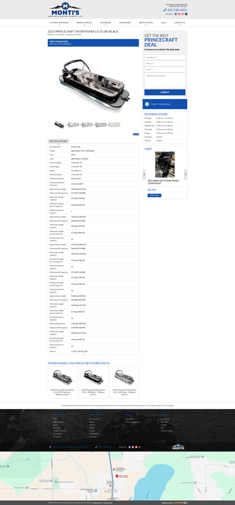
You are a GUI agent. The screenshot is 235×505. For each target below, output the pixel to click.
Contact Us (165, 419)
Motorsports (94, 434)
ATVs (55, 419)
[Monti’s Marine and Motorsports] (65, 9)
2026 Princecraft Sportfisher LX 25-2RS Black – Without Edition (93, 392)
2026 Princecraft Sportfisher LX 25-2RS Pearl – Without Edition (124, 392)
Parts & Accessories (132, 422)
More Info (154, 195)
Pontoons (56, 428)
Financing (56, 437)
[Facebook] (176, 14)
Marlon (92, 422)
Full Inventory (94, 419)
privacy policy (97, 503)
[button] (53, 84)
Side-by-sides (58, 422)
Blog (162, 428)
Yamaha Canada (167, 431)
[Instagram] (183, 14)
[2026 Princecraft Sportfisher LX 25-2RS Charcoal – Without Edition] (62, 377)
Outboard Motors (60, 431)
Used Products (96, 415)
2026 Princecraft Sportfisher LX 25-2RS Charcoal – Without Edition (62, 392)
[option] (93, 84)
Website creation (167, 503)
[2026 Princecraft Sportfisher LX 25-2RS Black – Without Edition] (93, 377)
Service (128, 415)
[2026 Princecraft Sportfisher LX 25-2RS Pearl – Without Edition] (124, 377)
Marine (92, 431)
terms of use (108, 503)
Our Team (164, 422)
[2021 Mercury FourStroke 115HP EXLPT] (165, 165)
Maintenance (130, 419)
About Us (165, 415)
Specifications (58, 141)
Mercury (92, 425)
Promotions (57, 434)
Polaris (91, 428)
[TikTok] (186, 14)
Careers (164, 425)
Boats (55, 425)
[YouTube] (179, 14)
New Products (60, 415)
